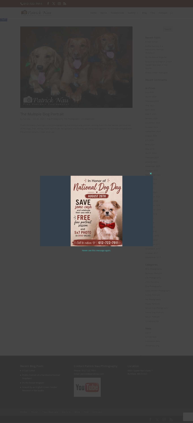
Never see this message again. (96, 250)
